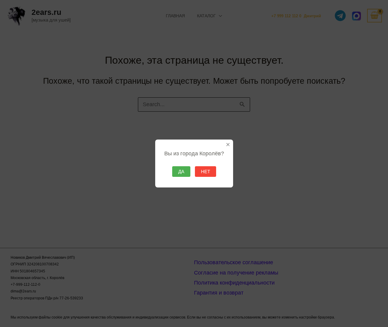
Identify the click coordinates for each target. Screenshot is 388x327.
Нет (205, 171)
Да (181, 171)
